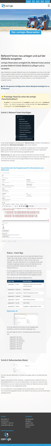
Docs (33, 1)
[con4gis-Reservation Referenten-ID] (26, 319)
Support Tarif (29, 423)
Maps (42, 1)
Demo (37, 1)
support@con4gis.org (7, 425)
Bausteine (28, 421)
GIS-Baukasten (30, 419)
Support (28, 1)
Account (47, 1)
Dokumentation (30, 425)
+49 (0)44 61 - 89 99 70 (7, 423)
